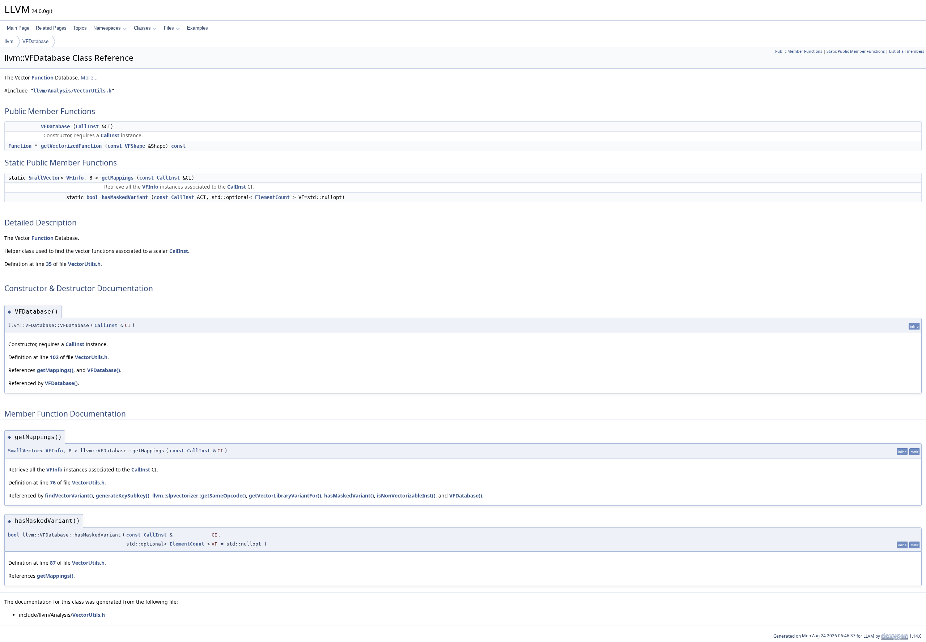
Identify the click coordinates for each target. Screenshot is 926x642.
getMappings (117, 178)
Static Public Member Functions (856, 51)
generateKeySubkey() (122, 495)
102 (54, 357)
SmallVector (44, 178)
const (114, 146)
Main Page (18, 28)
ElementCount (272, 197)
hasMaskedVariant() (349, 495)
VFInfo (75, 178)
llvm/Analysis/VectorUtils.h (72, 91)
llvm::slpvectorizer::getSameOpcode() (199, 495)
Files (169, 28)
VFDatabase (35, 41)
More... (89, 77)
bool (92, 197)
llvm (9, 41)
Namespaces (107, 28)
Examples (197, 28)
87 (53, 562)
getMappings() (55, 370)
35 (49, 263)
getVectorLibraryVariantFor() (285, 495)
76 (53, 482)
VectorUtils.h (84, 263)
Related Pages (51, 28)
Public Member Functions (798, 51)
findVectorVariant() (69, 495)
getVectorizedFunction (71, 146)
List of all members (906, 51)
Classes (142, 28)
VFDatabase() (103, 370)
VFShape (135, 146)
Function (42, 77)
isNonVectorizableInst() (406, 495)
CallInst (87, 126)
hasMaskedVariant (125, 197)
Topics (80, 28)
